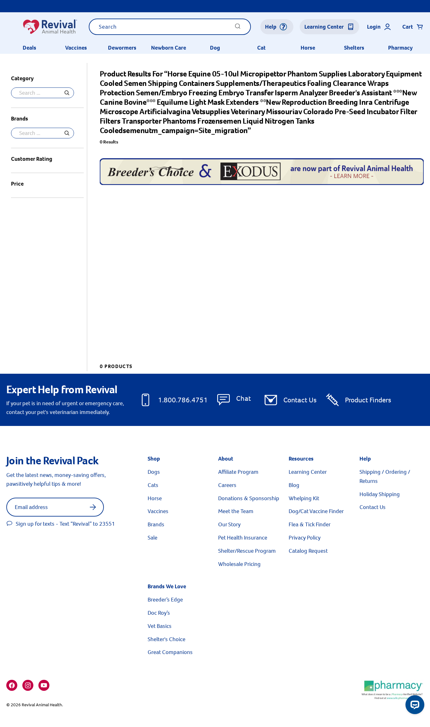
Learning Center (308, 472)
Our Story (229, 524)
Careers (227, 485)
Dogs (154, 472)
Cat (261, 48)
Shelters (354, 48)
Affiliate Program (238, 472)
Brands (156, 524)
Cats (153, 485)
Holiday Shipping (379, 494)
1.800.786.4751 (183, 400)
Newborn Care (168, 48)
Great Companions (170, 652)
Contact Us (300, 400)
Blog (294, 485)
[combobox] (169, 26)
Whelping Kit (304, 498)
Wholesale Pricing (239, 564)
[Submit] (238, 28)
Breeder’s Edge (165, 599)
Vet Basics (160, 626)
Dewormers (122, 48)
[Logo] (49, 27)
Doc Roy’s (159, 613)
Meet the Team (235, 511)
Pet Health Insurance (242, 537)
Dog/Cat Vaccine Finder (316, 511)
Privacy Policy (304, 537)
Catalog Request (308, 551)
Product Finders (368, 400)
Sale (152, 537)
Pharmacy (400, 48)
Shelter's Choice (166, 639)
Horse (308, 48)
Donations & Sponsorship (248, 498)
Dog (215, 48)
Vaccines (76, 48)
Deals (29, 48)
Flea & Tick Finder (310, 524)
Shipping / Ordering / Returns (384, 476)
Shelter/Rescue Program (247, 551)
